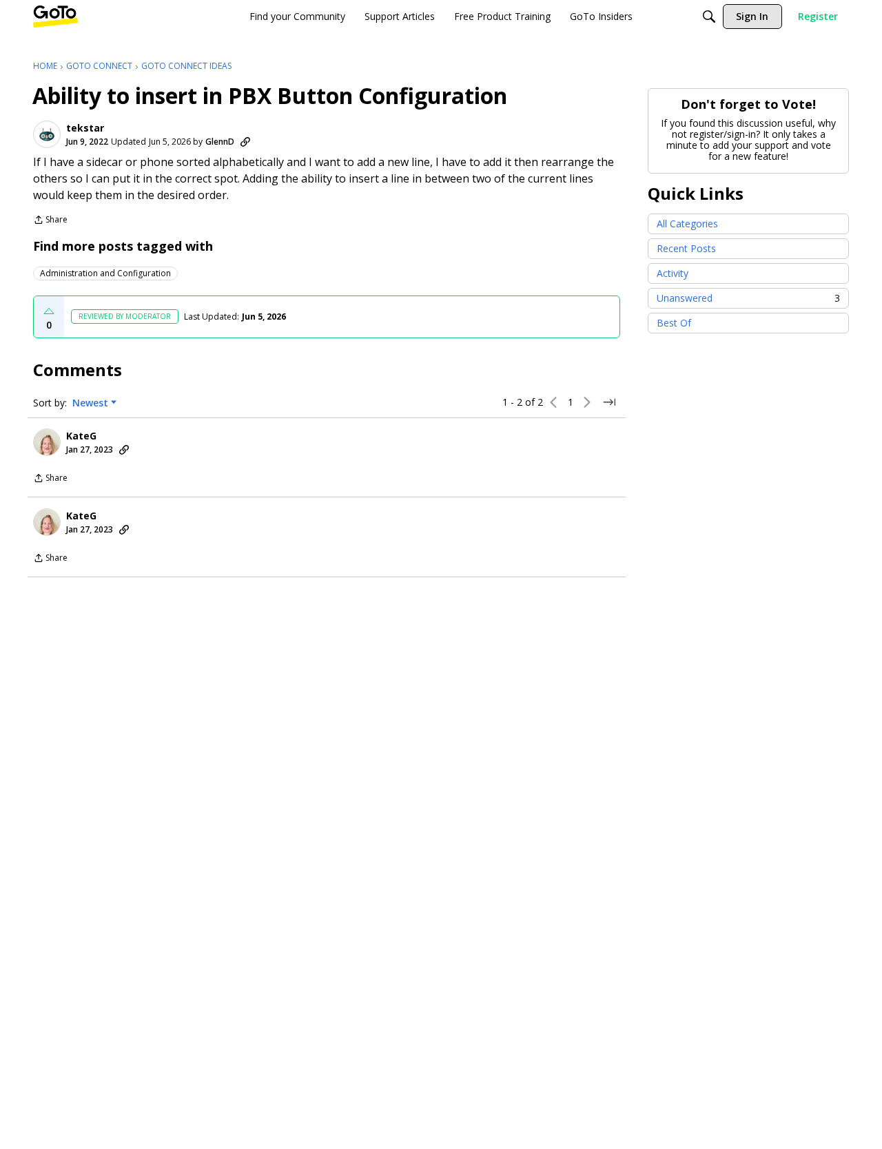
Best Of (674, 322)
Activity (672, 273)
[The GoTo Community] (55, 17)
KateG (81, 436)
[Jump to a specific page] (609, 402)
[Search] (709, 16)
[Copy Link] (245, 142)
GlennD (219, 141)
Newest (90, 403)
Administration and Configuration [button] (105, 273)
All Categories (687, 223)
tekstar (85, 128)
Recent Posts (686, 248)
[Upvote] (49, 311)
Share (50, 221)
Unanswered (748, 297)
